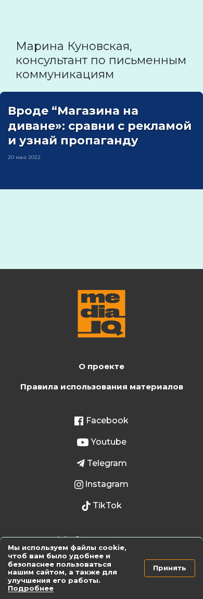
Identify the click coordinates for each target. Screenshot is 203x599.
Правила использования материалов (101, 387)
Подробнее (31, 588)
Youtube (108, 442)
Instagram (107, 484)
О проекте (101, 366)
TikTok (107, 505)
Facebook (107, 420)
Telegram (107, 463)
